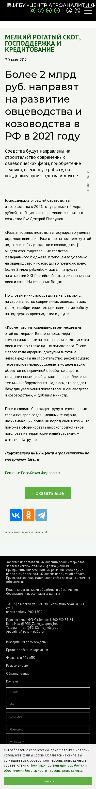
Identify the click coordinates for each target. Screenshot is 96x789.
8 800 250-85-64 (61, 620)
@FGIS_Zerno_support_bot (39, 624)
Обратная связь (17, 674)
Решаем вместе (17, 666)
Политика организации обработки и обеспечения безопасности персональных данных (42, 592)
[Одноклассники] (28, 515)
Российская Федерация (40, 472)
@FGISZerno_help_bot (42, 628)
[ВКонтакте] (16, 515)
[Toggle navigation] (88, 10)
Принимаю (48, 781)
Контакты (12, 681)
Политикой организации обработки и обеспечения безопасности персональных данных (45, 768)
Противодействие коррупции (27, 650)
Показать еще (48, 493)
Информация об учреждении (27, 642)
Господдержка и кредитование (33, 46)
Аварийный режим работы (25, 631)
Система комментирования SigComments (26, 532)
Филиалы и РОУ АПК (20, 658)
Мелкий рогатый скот (42, 37)
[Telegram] (41, 515)
